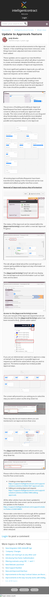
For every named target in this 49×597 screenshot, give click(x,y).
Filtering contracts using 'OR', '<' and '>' (20, 561)
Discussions (6, 30)
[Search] (26, 23)
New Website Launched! (15, 564)
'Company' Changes (13, 551)
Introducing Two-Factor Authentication (20, 558)
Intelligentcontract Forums (24, 30)
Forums (34, 590)
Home (14, 590)
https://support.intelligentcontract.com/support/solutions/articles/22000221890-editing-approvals (27, 492)
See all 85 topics (11, 581)
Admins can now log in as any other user (21, 555)
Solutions (24, 590)
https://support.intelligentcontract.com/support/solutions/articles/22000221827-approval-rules (27, 485)
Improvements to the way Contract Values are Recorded (27, 574)
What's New (41, 30)
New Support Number (14, 568)
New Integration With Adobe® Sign (19, 548)
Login (5, 536)
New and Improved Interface (16, 571)
